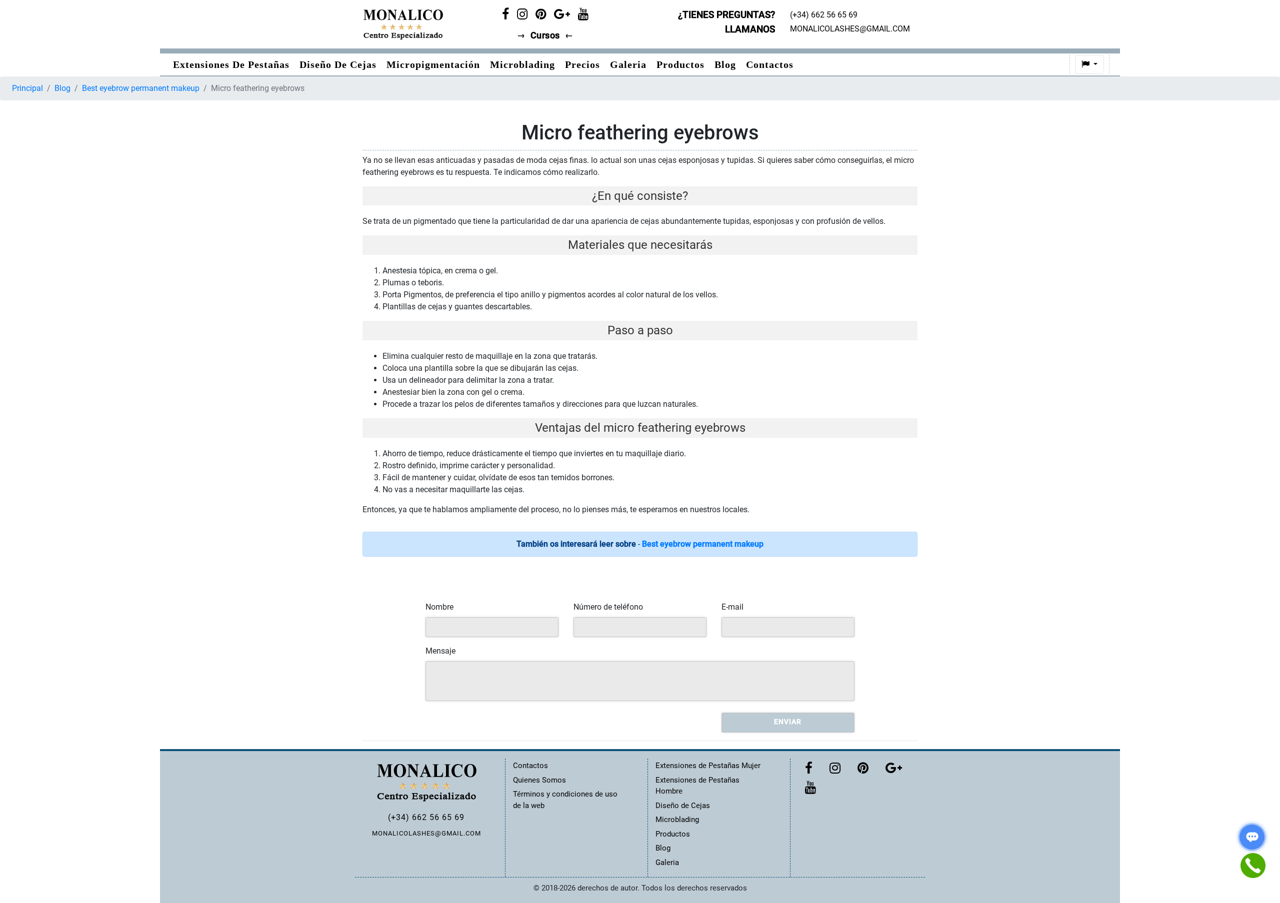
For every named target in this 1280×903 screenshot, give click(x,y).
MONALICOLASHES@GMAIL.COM (426, 833)
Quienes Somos (539, 780)
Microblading (522, 64)
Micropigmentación (433, 64)
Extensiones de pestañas (231, 64)
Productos (680, 64)
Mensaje (441, 651)
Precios (582, 64)
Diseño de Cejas (338, 64)
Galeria (628, 64)
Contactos (770, 64)
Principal (27, 88)
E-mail (733, 607)
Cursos (545, 35)
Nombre (440, 607)
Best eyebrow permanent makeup (141, 88)
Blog (725, 64)
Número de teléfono (608, 607)
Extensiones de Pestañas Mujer (708, 765)
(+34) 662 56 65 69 (426, 817)
